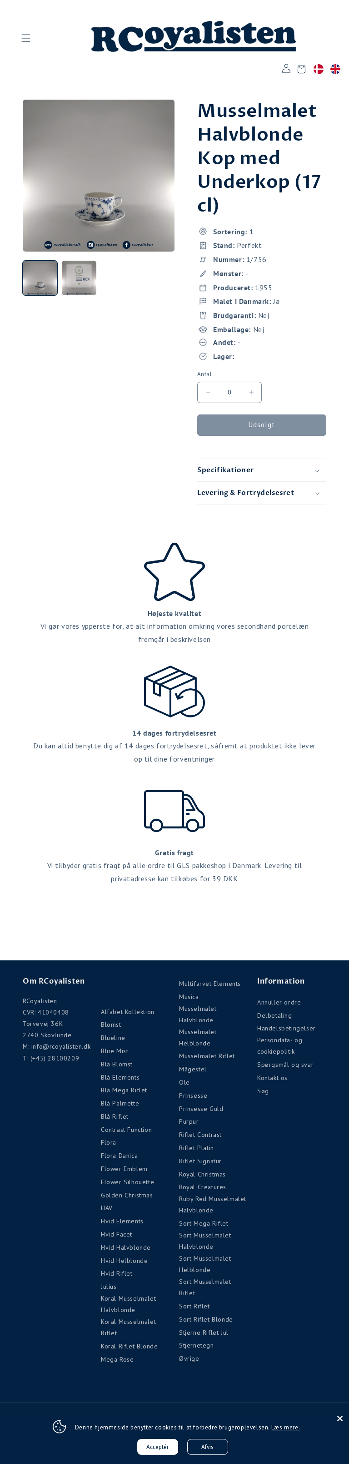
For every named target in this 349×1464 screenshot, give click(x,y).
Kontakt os (272, 1078)
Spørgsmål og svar (285, 1064)
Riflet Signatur (200, 1161)
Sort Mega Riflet (204, 1223)
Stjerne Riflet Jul (204, 1332)
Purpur (189, 1121)
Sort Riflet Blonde (206, 1319)
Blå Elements (120, 1077)
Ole (184, 1082)
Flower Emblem (124, 1169)
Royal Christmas (202, 1174)
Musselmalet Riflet (207, 1056)
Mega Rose (117, 1359)
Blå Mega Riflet (124, 1090)
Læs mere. (285, 1427)
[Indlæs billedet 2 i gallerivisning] (79, 278)
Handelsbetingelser (286, 1028)
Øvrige (189, 1358)
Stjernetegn (196, 1345)
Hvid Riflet (117, 1273)
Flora (108, 1142)
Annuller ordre (279, 1002)
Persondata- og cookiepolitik (279, 1045)
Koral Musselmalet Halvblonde (128, 1304)
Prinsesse (193, 1095)
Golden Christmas (127, 1195)
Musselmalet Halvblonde (198, 1014)
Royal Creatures (202, 1187)
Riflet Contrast (200, 1135)
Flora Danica (119, 1155)
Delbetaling (274, 1015)
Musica (189, 997)
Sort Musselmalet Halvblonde (205, 1241)
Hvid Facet (116, 1234)
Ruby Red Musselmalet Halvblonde (212, 1204)
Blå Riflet (115, 1116)
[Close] (339, 1418)
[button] (25, 38)
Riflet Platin (196, 1148)
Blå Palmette (120, 1103)
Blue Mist (114, 1051)
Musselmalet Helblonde (198, 1037)
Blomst (111, 1024)
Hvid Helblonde (124, 1261)
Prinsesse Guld (201, 1109)
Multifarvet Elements (210, 983)
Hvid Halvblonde (126, 1247)
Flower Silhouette (127, 1182)
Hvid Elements (122, 1221)
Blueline (113, 1038)
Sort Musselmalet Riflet (205, 1287)
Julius (109, 1286)
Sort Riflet (194, 1306)
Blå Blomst (117, 1064)
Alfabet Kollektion (128, 1012)
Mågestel (193, 1069)
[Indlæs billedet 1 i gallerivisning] (40, 278)
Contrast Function (126, 1130)
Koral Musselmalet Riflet (128, 1327)
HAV (107, 1208)
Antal (204, 374)
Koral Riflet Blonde (129, 1346)
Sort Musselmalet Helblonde (205, 1264)
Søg (263, 1091)
